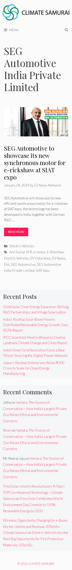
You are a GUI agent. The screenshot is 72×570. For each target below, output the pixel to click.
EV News (58, 258)
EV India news (40, 258)
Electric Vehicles (21, 246)
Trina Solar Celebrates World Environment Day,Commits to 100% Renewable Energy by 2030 (33, 504)
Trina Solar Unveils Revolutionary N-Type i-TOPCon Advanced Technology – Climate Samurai (34, 492)
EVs (7, 264)
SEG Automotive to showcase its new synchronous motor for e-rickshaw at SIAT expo (34, 162)
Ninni (7, 430)
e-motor (39, 252)
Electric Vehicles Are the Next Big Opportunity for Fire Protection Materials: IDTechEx (35, 538)
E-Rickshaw (55, 252)
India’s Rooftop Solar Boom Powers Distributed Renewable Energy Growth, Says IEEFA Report (35, 324)
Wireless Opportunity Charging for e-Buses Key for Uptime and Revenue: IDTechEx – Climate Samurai (35, 526)
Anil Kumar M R (20, 252)
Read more (16, 231)
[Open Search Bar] (66, 30)
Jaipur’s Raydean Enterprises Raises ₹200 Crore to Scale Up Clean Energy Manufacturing (33, 368)
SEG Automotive (23, 264)
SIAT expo (43, 270)
